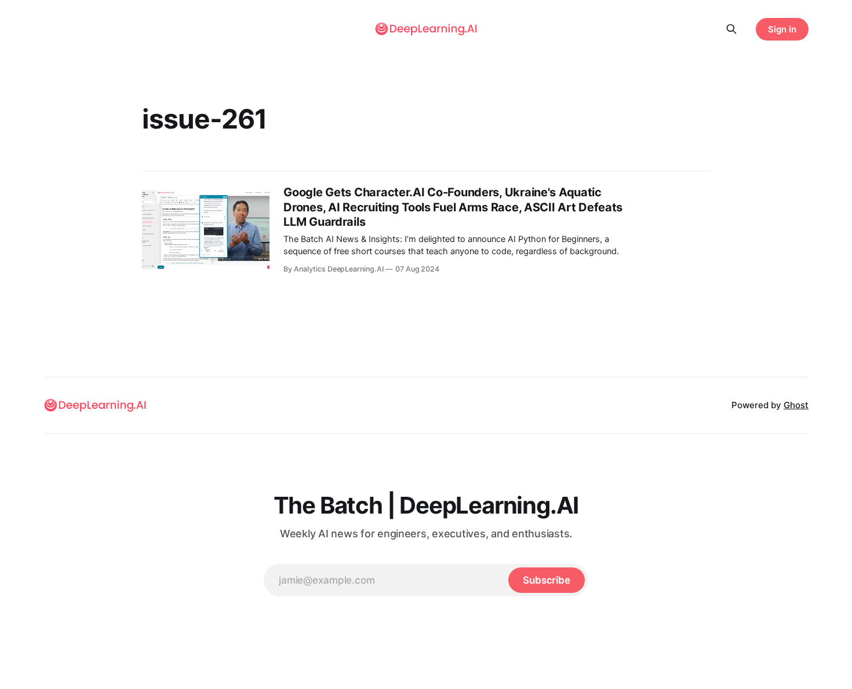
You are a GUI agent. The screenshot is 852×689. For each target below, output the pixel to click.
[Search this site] (731, 29)
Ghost (796, 405)
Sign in (782, 29)
